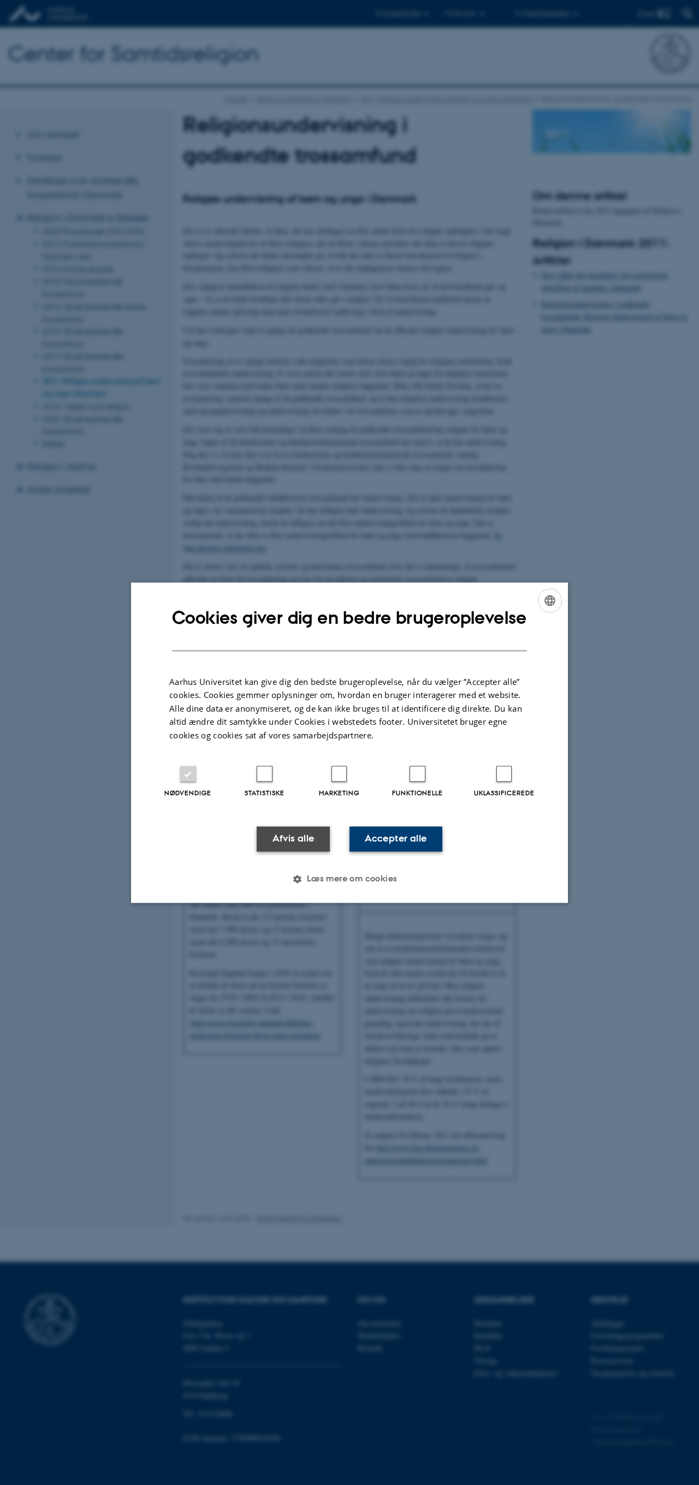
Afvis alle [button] (294, 839)
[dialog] (349, 742)
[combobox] (549, 600)
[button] (349, 878)
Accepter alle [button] (395, 839)
